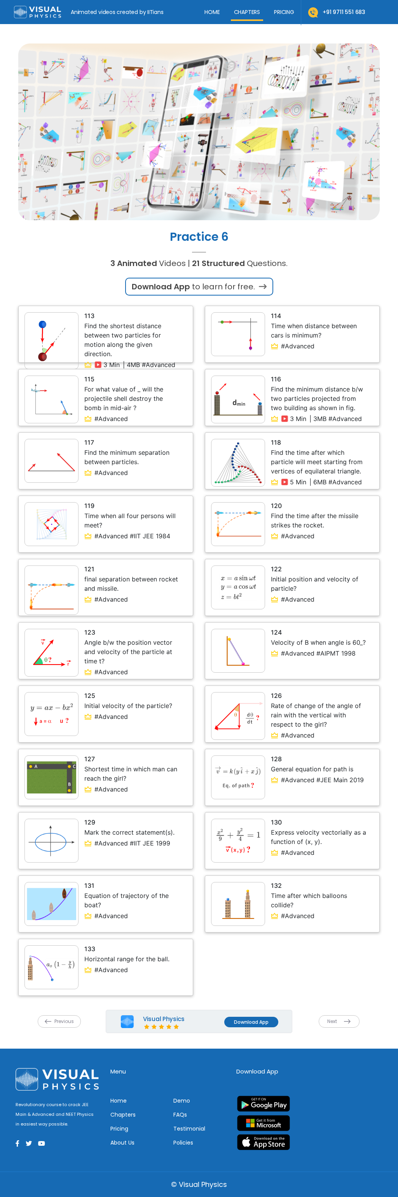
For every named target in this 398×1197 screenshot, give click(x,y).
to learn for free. (194, 286)
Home (212, 12)
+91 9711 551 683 (344, 12)
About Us (122, 1143)
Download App (251, 1022)
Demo (181, 1101)
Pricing (284, 12)
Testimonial (189, 1129)
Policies (183, 1143)
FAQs (180, 1115)
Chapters (247, 12)
